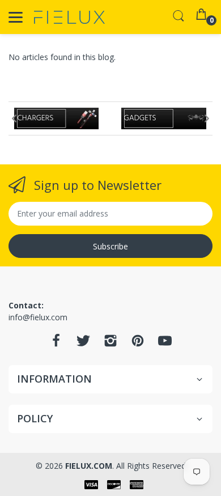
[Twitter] (83, 344)
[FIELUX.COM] (69, 17)
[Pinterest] (137, 344)
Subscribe (110, 246)
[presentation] (14, 118)
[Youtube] (165, 344)
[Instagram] (110, 344)
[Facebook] (56, 344)
